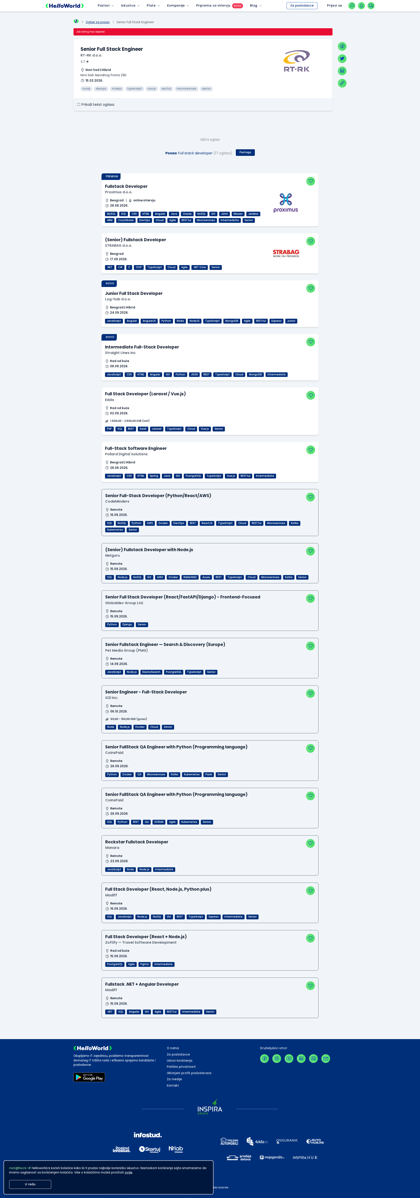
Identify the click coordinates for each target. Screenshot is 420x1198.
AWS (150, 523)
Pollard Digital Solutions (126, 454)
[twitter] (342, 58)
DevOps (144, 220)
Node (110, 727)
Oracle (187, 214)
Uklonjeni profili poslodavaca (189, 1073)
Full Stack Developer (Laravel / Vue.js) (145, 394)
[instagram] (276, 1058)
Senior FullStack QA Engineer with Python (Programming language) (176, 747)
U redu (30, 1184)
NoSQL (201, 214)
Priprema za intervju (213, 6)
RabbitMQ (190, 577)
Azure (206, 577)
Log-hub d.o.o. (118, 299)
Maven (238, 214)
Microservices (206, 220)
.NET (109, 267)
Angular (160, 214)
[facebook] (342, 46)
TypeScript (154, 267)
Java (174, 214)
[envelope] (325, 1058)
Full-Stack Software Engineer (136, 448)
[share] (342, 83)
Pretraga (245, 152)
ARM (109, 220)
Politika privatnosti (181, 1067)
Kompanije (176, 6)
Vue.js (205, 429)
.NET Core (199, 267)
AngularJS (149, 321)
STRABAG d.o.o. (118, 245)
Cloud (160, 220)
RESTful (186, 220)
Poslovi (104, 6)
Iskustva (128, 6)
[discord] (313, 1058)
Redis (180, 321)
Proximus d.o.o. (118, 192)
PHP (109, 429)
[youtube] (289, 1058)
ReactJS (207, 523)
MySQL (111, 214)
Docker (163, 523)
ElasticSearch (151, 672)
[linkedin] (342, 71)
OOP (139, 267)
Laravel (156, 429)
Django (127, 624)
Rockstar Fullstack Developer (136, 842)
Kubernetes (115, 529)
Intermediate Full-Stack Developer (142, 347)
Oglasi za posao (98, 22)
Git (213, 214)
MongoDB (231, 321)
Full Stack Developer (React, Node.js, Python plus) (158, 889)
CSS (134, 214)
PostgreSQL (193, 476)
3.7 (82, 62)
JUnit (224, 214)
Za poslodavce (302, 6)
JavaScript (114, 321)
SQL (123, 214)
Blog (253, 6)
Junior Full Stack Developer (134, 293)
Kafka (294, 523)
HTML (145, 214)
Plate (151, 6)
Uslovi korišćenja (179, 1061)
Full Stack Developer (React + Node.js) (146, 937)
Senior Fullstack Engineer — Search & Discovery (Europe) (165, 644)
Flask (208, 774)
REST (206, 374)
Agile (172, 220)
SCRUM (158, 822)
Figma (144, 964)
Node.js (123, 577)
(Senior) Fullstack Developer (135, 240)
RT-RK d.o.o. (91, 55)
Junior (291, 321)
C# (120, 267)
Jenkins (253, 214)
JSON (194, 374)
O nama (173, 1048)
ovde (128, 1172)
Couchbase (126, 220)
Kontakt (173, 1086)
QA (139, 774)
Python (166, 321)
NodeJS (195, 321)
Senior (249, 220)
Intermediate (230, 220)
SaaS (143, 429)
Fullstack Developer (126, 186)
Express (276, 321)
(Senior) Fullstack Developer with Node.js (149, 550)
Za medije (174, 1079)
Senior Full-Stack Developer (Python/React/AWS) (158, 496)
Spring (154, 476)
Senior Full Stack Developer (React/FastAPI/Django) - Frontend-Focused (182, 597)
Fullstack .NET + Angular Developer (142, 984)
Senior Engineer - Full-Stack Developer (146, 692)
